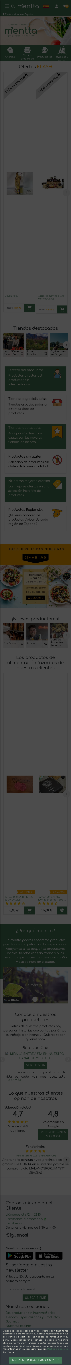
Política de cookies (57, 1349)
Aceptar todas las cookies (36, 1360)
